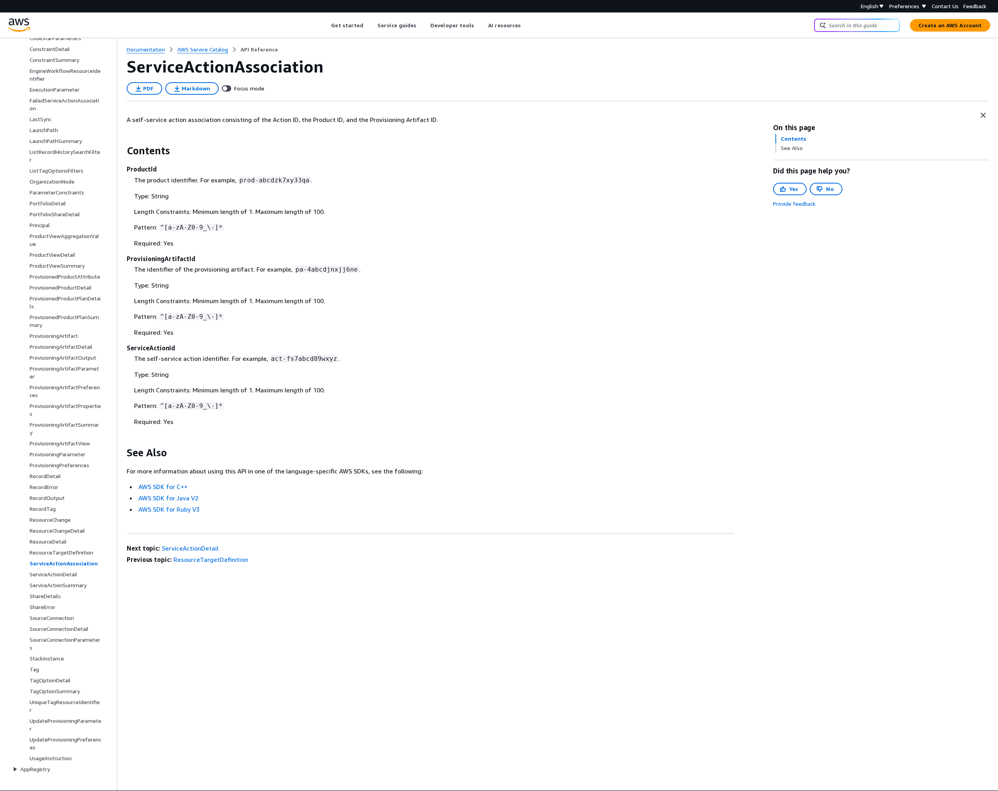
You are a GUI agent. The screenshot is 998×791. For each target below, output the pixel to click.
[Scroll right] (527, 25)
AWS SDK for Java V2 (168, 498)
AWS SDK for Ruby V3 (169, 509)
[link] (259, 49)
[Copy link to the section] (120, 151)
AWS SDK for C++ (163, 487)
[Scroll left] (325, 25)
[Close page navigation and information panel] (983, 115)
